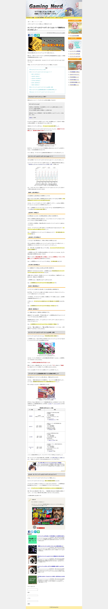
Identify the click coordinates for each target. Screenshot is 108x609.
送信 (28, 603)
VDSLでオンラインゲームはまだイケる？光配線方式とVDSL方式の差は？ (51, 557)
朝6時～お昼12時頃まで (36, 74)
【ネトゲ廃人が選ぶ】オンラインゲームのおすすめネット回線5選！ (50, 462)
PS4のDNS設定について (74, 77)
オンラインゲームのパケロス (75, 56)
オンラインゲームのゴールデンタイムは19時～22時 (42, 87)
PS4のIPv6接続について (74, 84)
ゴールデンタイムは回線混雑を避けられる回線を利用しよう (44, 89)
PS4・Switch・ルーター (49, 17)
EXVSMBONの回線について (75, 82)
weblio (30, 117)
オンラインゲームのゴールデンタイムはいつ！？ (41, 72)
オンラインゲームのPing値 (75, 53)
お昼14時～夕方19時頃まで (36, 78)
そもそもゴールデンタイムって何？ (38, 69)
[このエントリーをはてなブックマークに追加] (35, 36)
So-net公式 (51, 429)
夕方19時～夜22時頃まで (36, 80)
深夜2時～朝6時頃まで (36, 84)
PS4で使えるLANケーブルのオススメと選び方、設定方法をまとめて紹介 (51, 577)
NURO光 (48, 398)
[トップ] (54, 16)
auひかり (54, 398)
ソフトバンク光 (56, 403)
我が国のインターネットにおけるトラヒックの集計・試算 (40, 164)
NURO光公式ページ (52, 419)
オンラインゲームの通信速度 (75, 51)
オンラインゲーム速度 (60, 32)
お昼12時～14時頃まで (36, 76)
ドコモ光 (49, 403)
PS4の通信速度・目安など (74, 71)
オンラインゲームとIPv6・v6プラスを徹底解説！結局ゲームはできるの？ (51, 567)
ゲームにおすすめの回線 (74, 35)
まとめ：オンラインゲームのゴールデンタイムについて (43, 92)
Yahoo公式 (50, 451)
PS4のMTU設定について (74, 79)
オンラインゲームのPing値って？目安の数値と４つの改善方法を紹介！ (51, 535)
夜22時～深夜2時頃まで (36, 82)
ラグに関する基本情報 (39, 17)
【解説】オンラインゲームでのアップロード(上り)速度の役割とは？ (50, 546)
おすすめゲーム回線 (30, 17)
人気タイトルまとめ (59, 17)
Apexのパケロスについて (74, 74)
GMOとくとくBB (52, 440)
